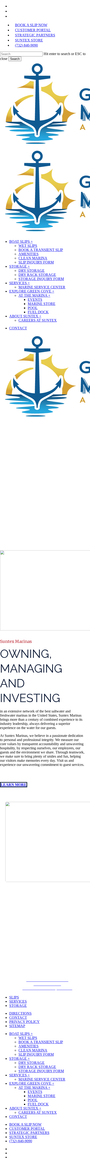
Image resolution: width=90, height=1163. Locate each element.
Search (15, 59)
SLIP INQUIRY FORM (36, 1054)
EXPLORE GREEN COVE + (31, 1083)
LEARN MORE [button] (14, 785)
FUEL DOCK (38, 1104)
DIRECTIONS (20, 1013)
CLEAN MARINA (32, 1050)
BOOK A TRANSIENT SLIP (40, 1042)
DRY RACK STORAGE (37, 1067)
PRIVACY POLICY (24, 1022)
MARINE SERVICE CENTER (41, 1079)
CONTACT (18, 1017)
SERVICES (18, 1001)
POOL (33, 1100)
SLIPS (14, 997)
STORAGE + (19, 1058)
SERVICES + (19, 1075)
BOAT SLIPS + (21, 1034)
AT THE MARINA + (34, 1088)
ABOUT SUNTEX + (25, 1108)
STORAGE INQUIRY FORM (41, 1071)
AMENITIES (28, 1046)
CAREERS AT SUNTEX (37, 1112)
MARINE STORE (41, 1096)
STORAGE (18, 1006)
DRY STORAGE (31, 1063)
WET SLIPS (27, 1038)
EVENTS (35, 1092)
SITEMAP (17, 1026)
